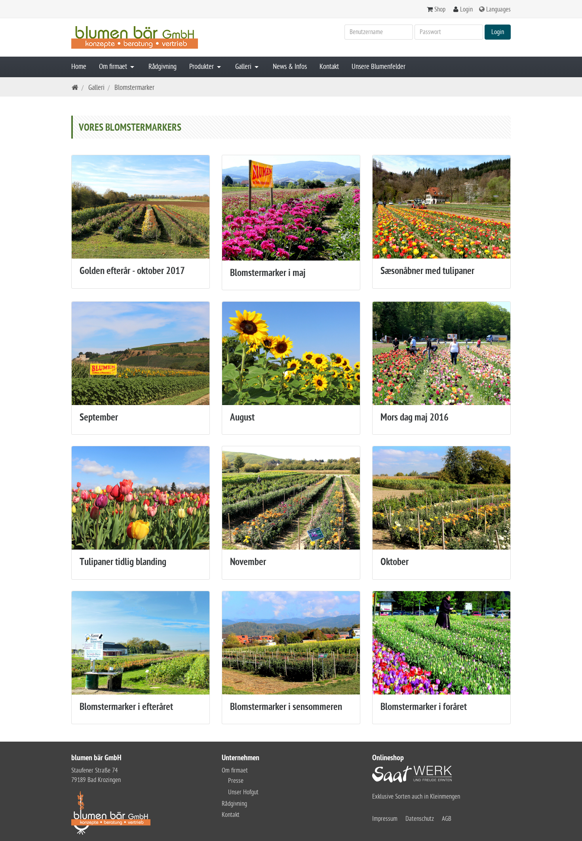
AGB (446, 818)
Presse (235, 780)
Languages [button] (498, 9)
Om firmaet (114, 67)
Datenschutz (419, 818)
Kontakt (329, 67)
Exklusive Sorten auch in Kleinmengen (416, 796)
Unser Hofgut (243, 792)
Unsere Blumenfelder (378, 67)
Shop (439, 9)
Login (466, 9)
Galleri (244, 67)
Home (78, 67)
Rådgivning (162, 67)
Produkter (202, 67)
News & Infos (290, 67)
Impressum (385, 818)
